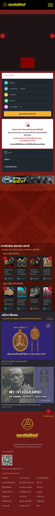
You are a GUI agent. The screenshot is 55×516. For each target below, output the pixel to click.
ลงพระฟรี (5, 505)
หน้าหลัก (5, 478)
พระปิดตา (23, 496)
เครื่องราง (40, 496)
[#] (7, 456)
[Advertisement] (27, 213)
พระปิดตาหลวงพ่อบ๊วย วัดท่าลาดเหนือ (34, 273)
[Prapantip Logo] (27, 420)
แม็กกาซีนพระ (7, 487)
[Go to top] (48, 411)
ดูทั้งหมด (50, 318)
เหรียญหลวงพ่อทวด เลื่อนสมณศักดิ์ (14, 361)
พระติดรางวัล (24, 505)
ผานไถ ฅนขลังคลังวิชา (34, 301)
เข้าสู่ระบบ (5, 496)
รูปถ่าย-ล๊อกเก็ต (25, 501)
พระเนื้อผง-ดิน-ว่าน (26, 482)
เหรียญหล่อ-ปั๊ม (25, 491)
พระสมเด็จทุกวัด (43, 478)
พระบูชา (40, 487)
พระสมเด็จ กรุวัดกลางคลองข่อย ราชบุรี (47, 273)
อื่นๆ (38, 505)
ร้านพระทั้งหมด (7, 491)
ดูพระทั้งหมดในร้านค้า (27, 113)
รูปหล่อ (39, 491)
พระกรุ (39, 482)
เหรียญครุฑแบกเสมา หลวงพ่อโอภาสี (21, 273)
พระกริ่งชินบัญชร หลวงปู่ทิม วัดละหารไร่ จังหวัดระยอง (21, 405)
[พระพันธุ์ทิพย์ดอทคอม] (15, 3)
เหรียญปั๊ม (40, 501)
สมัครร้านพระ (7, 501)
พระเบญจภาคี (24, 478)
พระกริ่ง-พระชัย (25, 487)
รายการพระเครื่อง (8, 482)
